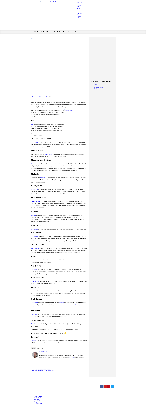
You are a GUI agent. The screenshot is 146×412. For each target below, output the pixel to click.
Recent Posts (40, 348)
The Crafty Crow (35, 248)
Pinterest (61, 302)
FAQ (78, 6)
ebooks (42, 342)
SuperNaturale (35, 324)
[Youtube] (105, 386)
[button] (95, 11)
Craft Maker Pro (34, 32)
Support (79, 5)
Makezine (33, 163)
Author (33, 348)
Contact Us (37, 391)
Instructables (34, 314)
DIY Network (34, 236)
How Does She (35, 281)
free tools (71, 357)
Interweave (34, 291)
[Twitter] (85, 352)
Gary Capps (43, 352)
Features (96, 84)
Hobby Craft (34, 189)
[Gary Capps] (35, 357)
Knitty (32, 260)
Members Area (38, 393)
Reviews (79, 4)
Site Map (36, 389)
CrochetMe (34, 269)
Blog (35, 392)
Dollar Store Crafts (36, 142)
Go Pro (78, 8)
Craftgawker (34, 302)
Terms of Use (37, 388)
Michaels (42, 177)
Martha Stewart (49, 154)
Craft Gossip (34, 229)
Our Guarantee (97, 88)
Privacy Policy (38, 386)
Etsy (32, 124)
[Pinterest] (108, 386)
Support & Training (98, 87)
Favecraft (33, 340)
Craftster (33, 215)
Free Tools (79, 2)
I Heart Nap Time (35, 201)
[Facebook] (83, 352)
